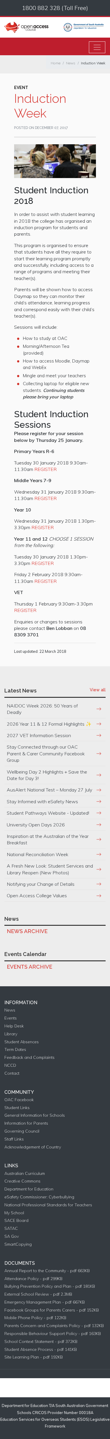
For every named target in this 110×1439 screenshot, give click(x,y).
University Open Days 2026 (36, 825)
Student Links (17, 1107)
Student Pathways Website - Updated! (48, 813)
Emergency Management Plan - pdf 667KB (44, 1302)
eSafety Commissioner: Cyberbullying (39, 1197)
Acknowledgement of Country (32, 1147)
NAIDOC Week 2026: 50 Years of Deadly (42, 709)
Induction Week (93, 63)
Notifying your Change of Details (41, 884)
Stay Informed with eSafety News (42, 801)
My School (14, 1212)
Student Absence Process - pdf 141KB (40, 1349)
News (70, 63)
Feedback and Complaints (29, 1057)
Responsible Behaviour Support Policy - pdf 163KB (52, 1333)
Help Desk (14, 1026)
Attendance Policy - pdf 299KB (33, 1278)
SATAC (11, 1228)
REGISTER (45, 469)
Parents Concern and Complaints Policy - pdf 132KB (54, 1325)
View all (98, 689)
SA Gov (11, 1236)
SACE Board (16, 1220)
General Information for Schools (34, 1115)
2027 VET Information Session (39, 735)
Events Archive (29, 967)
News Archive (27, 931)
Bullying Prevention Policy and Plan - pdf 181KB (49, 1286)
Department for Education (28, 1189)
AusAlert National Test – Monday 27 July (49, 790)
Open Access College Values (37, 895)
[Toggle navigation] (97, 47)
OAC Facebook (19, 1099)
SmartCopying (18, 1244)
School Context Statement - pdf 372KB (40, 1341)
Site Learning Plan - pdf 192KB (33, 1357)
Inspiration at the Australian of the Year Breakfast (48, 839)
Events (10, 1018)
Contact (11, 1073)
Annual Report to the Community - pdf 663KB (47, 1270)
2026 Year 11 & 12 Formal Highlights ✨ (49, 724)
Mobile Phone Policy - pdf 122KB (35, 1317)
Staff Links (14, 1139)
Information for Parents (26, 1123)
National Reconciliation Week (37, 854)
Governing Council (21, 1131)
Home (55, 63)
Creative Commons (22, 1181)
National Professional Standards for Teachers (48, 1204)
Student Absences (21, 1041)
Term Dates (15, 1049)
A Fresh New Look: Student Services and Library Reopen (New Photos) (50, 869)
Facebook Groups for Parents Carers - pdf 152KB (51, 1310)
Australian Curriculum (24, 1173)
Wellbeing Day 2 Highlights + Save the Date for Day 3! (47, 775)
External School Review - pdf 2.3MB (38, 1294)
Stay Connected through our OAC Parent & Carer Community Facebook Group (46, 753)
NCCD (10, 1065)
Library (10, 1034)
